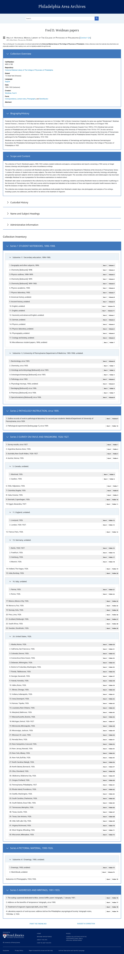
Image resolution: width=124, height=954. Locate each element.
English (7, 82)
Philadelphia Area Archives (62, 6)
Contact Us (85, 38)
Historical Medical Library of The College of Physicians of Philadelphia (29, 70)
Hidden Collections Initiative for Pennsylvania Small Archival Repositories (76, 938)
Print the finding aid (38, 924)
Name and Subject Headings (25, 213)
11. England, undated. (21, 512)
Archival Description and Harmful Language (71, 950)
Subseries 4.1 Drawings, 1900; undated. (29, 859)
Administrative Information (24, 224)
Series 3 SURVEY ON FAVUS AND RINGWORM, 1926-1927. (39, 436)
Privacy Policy (19, 950)
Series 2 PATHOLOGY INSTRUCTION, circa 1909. (34, 410)
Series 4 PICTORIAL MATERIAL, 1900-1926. (31, 848)
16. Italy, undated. (20, 581)
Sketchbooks (43, 99)
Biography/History (19, 113)
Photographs (31, 99)
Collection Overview (20, 53)
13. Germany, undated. (22, 540)
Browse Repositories (44, 936)
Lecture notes (21, 99)
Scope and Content (20, 156)
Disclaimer (6, 950)
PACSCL (68, 933)
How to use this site (44, 943)
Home (39, 933)
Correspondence (10, 99)
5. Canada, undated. (21, 466)
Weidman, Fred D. (11, 93)
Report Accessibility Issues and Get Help (41, 950)
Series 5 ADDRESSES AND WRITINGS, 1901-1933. (35, 890)
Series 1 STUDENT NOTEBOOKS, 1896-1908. (32, 245)
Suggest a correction (86, 924)
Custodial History (19, 202)
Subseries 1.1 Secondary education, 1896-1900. (32, 257)
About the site (42, 939)
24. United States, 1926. (22, 636)
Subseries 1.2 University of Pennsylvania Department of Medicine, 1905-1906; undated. (48, 353)
